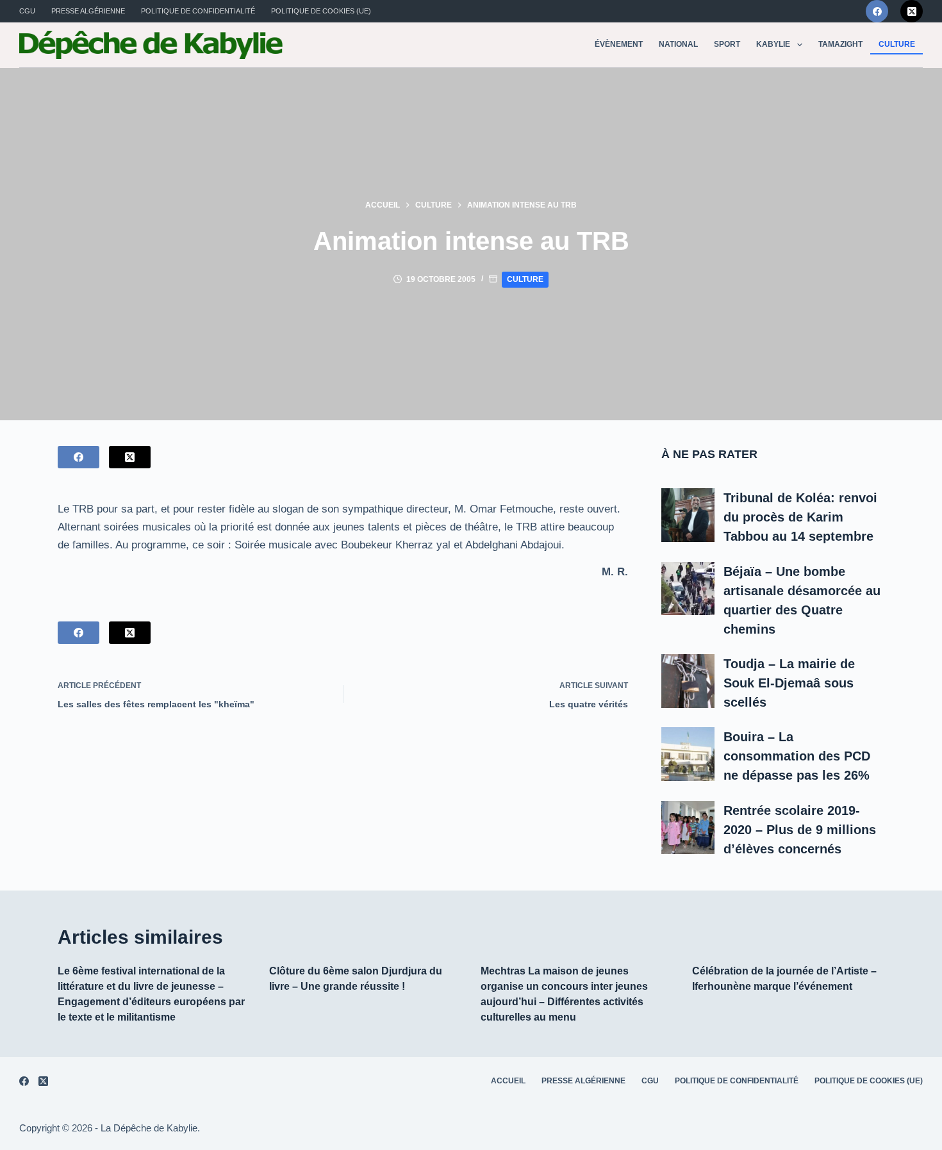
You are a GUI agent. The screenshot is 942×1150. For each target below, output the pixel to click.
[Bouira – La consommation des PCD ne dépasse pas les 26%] (688, 754)
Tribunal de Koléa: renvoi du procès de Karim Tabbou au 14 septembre (800, 517)
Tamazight (840, 44)
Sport (727, 44)
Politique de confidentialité (198, 11)
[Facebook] (877, 11)
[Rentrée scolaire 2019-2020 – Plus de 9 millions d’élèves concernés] (688, 828)
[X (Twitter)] (911, 11)
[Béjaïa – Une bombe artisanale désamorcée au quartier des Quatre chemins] (688, 589)
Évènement (619, 44)
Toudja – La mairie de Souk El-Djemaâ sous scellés (789, 683)
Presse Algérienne (88, 11)
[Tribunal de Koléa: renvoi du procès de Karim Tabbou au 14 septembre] (688, 515)
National (678, 44)
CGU (27, 11)
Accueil (508, 1080)
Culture (897, 44)
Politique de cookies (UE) (321, 11)
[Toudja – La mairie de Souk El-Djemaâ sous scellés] (688, 681)
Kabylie (773, 44)
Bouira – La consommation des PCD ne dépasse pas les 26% (796, 756)
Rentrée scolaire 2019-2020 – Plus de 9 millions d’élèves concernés (799, 829)
